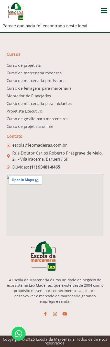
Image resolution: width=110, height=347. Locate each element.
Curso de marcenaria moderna (34, 72)
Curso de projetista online (30, 126)
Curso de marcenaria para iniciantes (39, 103)
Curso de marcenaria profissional (37, 80)
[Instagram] (55, 314)
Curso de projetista (24, 65)
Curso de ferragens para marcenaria (39, 88)
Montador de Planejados (29, 95)
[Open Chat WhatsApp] (19, 334)
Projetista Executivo (24, 111)
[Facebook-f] (45, 314)
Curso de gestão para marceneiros (37, 118)
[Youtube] (64, 314)
